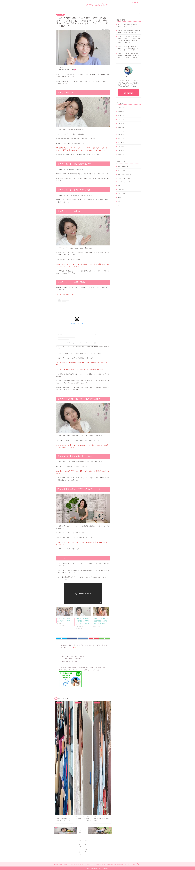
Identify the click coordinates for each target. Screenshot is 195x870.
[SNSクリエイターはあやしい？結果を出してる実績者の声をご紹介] (64, 611)
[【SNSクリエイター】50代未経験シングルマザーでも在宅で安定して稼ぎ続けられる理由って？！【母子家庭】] (101, 611)
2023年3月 (121, 108)
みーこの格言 (121, 170)
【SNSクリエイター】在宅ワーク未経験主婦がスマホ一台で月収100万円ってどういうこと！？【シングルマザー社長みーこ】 (129, 55)
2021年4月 (121, 150)
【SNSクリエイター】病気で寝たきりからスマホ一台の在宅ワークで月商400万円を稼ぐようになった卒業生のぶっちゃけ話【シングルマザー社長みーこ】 (129, 39)
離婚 (119, 205)
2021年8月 (121, 134)
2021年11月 (121, 123)
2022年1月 (121, 115)
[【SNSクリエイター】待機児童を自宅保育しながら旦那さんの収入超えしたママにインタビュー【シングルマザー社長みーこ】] (82, 611)
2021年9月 (121, 131)
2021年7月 (121, 138)
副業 (119, 185)
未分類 (120, 197)
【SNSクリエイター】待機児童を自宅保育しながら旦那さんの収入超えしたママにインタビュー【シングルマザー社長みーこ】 (82, 622)
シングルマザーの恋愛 (124, 178)
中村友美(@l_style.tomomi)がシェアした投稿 (77, 343)
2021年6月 (121, 142)
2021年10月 (121, 127)
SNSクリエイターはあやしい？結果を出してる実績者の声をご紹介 (64, 620)
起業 (119, 201)
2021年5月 (121, 146)
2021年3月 (121, 154)
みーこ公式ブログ (97, 4)
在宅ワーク (121, 189)
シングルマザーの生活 (124, 181)
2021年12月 (121, 119)
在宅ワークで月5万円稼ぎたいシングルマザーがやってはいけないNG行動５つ (129, 31)
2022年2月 (121, 111)
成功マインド (121, 193)
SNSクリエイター (60, 14)
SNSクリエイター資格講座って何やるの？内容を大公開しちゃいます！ (129, 25)
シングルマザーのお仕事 (124, 174)
